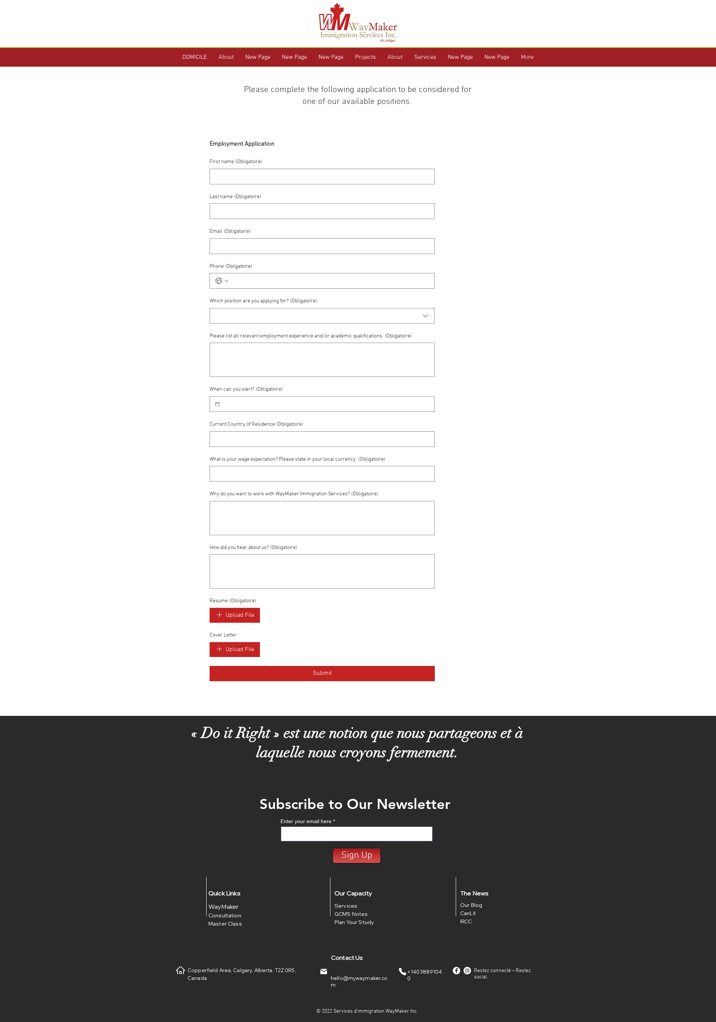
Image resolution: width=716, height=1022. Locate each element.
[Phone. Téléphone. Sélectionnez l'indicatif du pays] (221, 280)
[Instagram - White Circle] (467, 970)
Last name (235, 197)
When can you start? (246, 389)
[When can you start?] (217, 404)
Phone (231, 266)
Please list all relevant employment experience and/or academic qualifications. (311, 336)
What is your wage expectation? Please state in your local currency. (297, 459)
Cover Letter (223, 635)
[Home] (180, 970)
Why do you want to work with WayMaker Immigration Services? (294, 494)
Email (230, 231)
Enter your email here (306, 821)
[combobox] (322, 316)
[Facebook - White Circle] (456, 970)
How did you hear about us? (253, 548)
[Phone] (402, 972)
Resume (233, 601)
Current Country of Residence (256, 424)
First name (236, 162)
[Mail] (323, 971)
